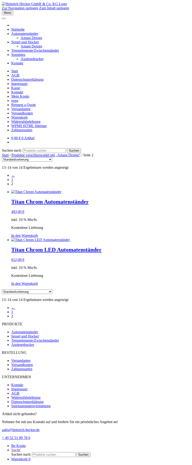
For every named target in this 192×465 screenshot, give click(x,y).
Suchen (74, 150)
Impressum (19, 84)
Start (14, 71)
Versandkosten (22, 113)
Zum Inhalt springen (54, 8)
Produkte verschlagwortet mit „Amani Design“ (46, 155)
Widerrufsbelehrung (26, 122)
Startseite (18, 29)
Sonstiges (18, 55)
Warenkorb (19, 117)
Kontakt (17, 63)
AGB (15, 75)
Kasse (15, 88)
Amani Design (31, 38)
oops (14, 101)
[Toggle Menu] (4, 18)
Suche (15, 450)
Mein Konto (20, 96)
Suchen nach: (12, 150)
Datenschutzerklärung (27, 79)
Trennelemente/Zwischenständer (35, 50)
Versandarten (20, 109)
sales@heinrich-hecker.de (21, 430)
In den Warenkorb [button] (24, 236)
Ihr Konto (18, 446)
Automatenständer (24, 34)
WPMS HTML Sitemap (29, 126)
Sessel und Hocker (25, 42)
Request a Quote (23, 105)
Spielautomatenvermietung (31, 406)
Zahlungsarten (21, 130)
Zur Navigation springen (20, 8)
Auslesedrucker (32, 59)
